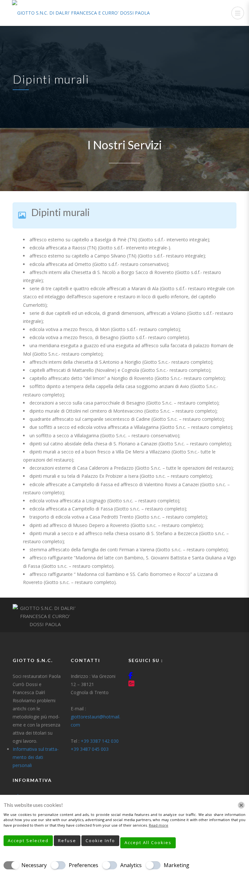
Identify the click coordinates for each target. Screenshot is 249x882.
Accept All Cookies (148, 842)
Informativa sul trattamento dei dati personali (36, 757)
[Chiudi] (241, 805)
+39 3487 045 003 (90, 749)
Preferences (83, 865)
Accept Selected (28, 840)
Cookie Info (100, 840)
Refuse (67, 840)
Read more (158, 825)
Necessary (34, 865)
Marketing (176, 865)
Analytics (131, 865)
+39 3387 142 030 (100, 741)
